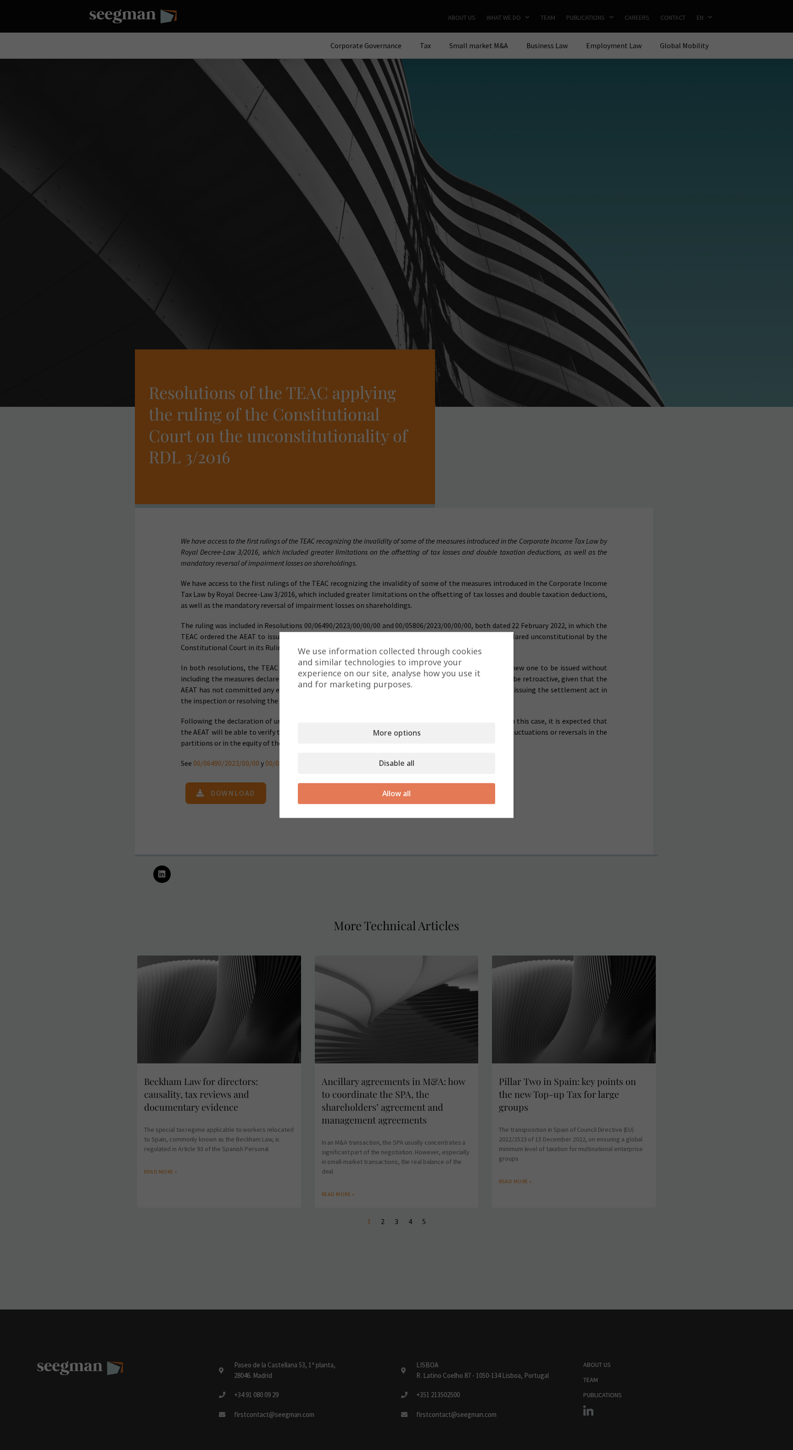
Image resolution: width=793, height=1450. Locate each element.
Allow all (396, 794)
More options (397, 733)
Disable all (396, 764)
